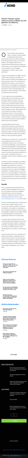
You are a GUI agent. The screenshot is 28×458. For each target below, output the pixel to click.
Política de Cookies (17, 456)
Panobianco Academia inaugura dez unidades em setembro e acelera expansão (18, 394)
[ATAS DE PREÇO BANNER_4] (14, 12)
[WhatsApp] (17, 28)
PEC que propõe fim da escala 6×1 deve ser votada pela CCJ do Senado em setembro (10, 265)
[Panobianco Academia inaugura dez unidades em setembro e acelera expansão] (5, 394)
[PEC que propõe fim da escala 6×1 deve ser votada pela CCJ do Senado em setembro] (21, 266)
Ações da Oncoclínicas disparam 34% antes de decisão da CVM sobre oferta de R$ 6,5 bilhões (9, 281)
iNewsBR (5, 25)
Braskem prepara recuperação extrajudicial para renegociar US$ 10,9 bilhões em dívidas (10, 296)
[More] (20, 28)
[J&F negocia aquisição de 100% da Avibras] (21, 273)
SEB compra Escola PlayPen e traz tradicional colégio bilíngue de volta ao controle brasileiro (10, 326)
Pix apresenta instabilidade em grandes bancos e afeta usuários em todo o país (10, 288)
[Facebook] (7, 28)
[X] (10, 28)
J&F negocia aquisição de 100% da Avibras (9, 272)
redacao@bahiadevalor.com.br (17, 449)
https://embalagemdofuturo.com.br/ (10, 198)
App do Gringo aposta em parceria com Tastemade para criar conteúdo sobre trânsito (18, 408)
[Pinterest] (14, 28)
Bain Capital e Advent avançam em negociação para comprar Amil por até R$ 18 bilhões (10, 335)
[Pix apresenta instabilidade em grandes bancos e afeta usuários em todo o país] (21, 289)
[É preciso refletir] (5, 401)
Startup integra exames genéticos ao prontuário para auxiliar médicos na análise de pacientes (9, 318)
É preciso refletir (13, 399)
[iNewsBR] (13, 348)
